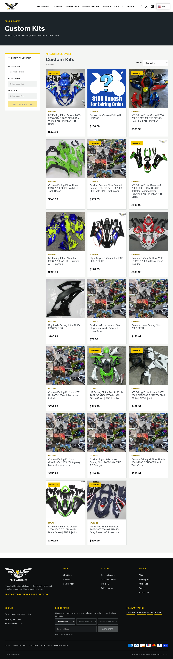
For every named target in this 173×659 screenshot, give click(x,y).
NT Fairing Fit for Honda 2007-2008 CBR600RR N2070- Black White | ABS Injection (149, 395)
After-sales (143, 583)
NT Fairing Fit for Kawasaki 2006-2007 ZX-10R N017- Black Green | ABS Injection (63, 529)
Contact (142, 588)
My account (144, 592)
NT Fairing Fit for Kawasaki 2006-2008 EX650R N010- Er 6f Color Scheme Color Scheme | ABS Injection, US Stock (147, 190)
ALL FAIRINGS (43, 6)
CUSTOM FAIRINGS (90, 6)
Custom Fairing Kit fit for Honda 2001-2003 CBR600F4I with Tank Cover (148, 462)
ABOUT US (118, 6)
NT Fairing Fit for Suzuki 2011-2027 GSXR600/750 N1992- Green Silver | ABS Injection (106, 395)
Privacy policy (33, 645)
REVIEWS (106, 6)
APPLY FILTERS (22, 104)
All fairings (67, 575)
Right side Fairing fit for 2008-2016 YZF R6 (64, 326)
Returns (7, 645)
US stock (67, 579)
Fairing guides (107, 588)
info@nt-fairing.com (13, 623)
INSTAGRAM (141, 613)
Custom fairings (107, 575)
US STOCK (57, 6)
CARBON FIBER (72, 6)
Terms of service (46, 645)
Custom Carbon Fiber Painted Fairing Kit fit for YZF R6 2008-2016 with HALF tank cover (106, 188)
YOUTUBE (158, 613)
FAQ (141, 575)
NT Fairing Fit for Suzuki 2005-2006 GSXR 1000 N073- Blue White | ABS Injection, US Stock (64, 119)
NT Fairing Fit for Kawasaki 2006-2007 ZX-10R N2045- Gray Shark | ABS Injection (104, 529)
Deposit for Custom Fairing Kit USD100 (106, 116)
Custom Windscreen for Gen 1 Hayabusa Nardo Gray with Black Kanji (106, 328)
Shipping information (19, 645)
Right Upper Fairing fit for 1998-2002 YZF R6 (107, 259)
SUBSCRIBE (107, 629)
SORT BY (139, 62)
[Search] (141, 6)
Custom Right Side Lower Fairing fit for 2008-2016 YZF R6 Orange (105, 462)
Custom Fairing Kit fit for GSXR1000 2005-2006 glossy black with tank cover (64, 462)
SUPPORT (131, 6)
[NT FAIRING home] (19, 6)
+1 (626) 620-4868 (13, 619)
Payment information (61, 645)
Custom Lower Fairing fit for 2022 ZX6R (146, 326)
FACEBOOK (131, 613)
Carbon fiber (68, 583)
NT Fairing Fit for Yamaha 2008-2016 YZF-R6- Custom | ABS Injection (64, 260)
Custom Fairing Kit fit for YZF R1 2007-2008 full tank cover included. (147, 260)
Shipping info (144, 579)
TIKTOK (150, 613)
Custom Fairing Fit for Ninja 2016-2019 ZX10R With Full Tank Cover (63, 188)
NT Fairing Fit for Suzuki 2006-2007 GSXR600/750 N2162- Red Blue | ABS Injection (148, 118)
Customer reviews (109, 579)
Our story (105, 583)
